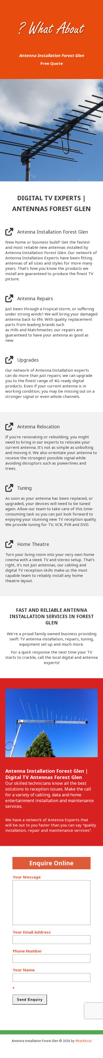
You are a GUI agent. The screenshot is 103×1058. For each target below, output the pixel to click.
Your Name (24, 969)
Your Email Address (32, 932)
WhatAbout (83, 1041)
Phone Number (27, 951)
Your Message (27, 877)
